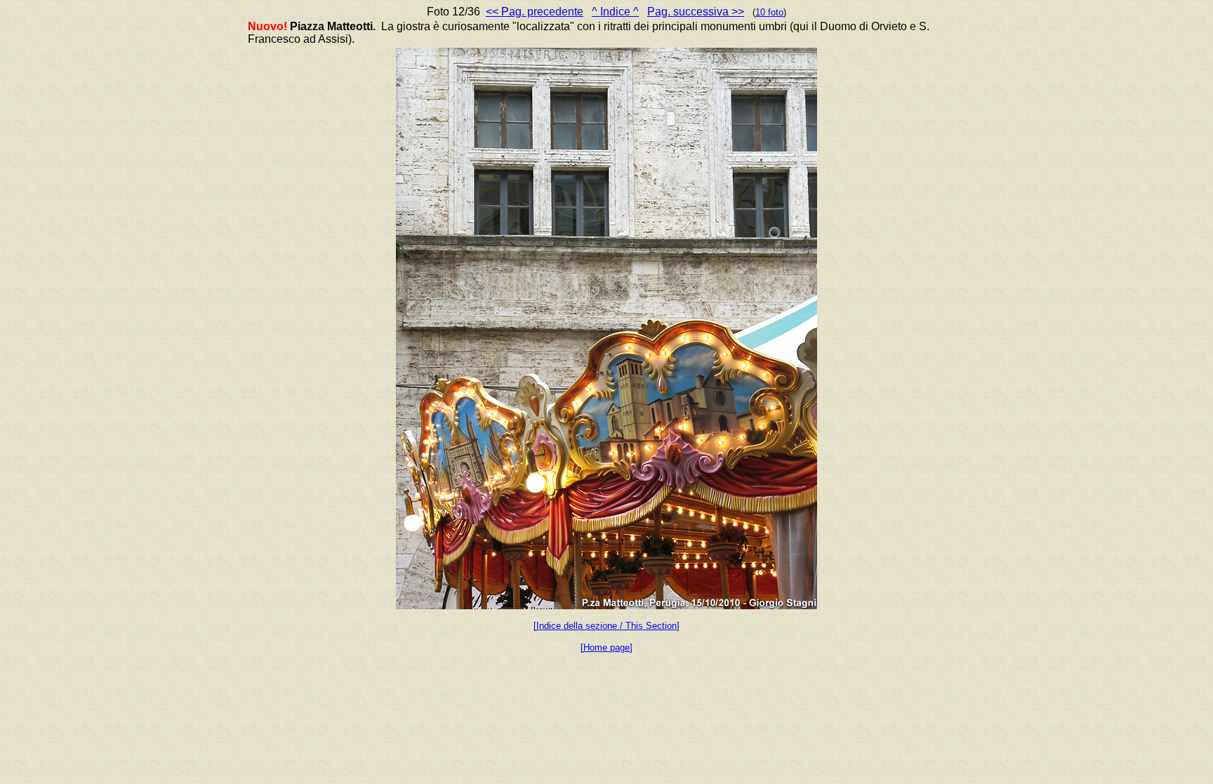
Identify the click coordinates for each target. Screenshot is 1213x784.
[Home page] (606, 647)
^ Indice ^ (615, 12)
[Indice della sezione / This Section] (606, 625)
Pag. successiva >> (695, 12)
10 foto (769, 12)
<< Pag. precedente (534, 12)
